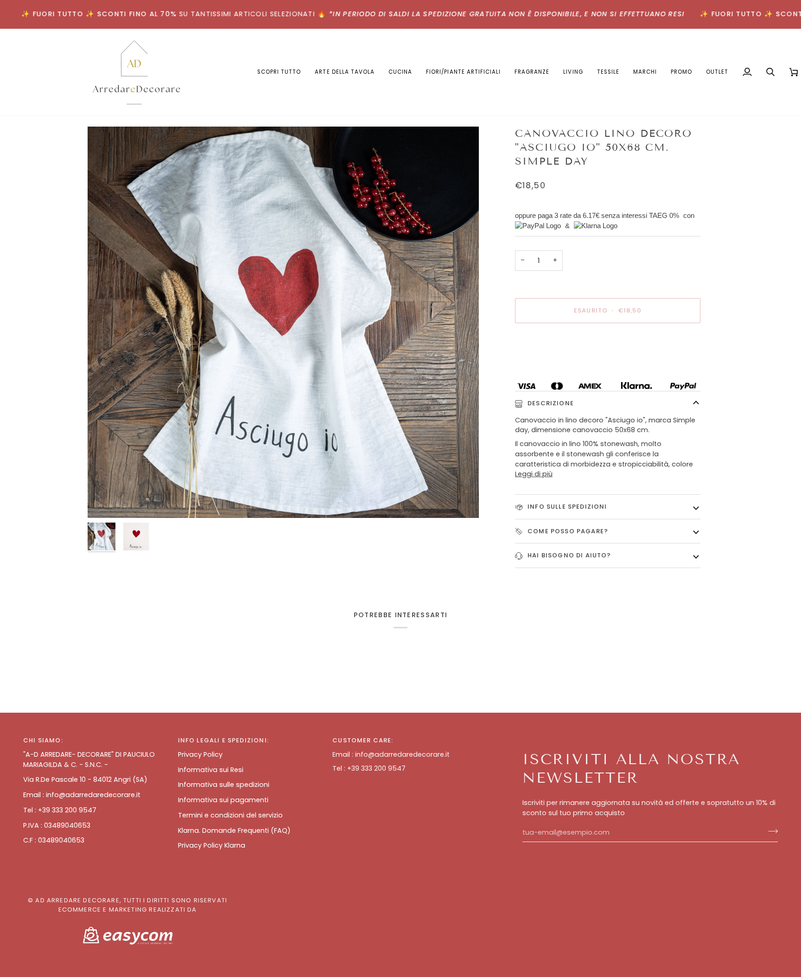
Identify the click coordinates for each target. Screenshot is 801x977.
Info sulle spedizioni (566, 506)
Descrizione (550, 403)
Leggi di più (534, 474)
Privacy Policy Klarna (211, 845)
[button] (344, 72)
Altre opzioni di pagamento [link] (561, 366)
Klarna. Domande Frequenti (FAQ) (234, 830)
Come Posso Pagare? (567, 531)
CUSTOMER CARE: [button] (362, 740)
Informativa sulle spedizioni (223, 784)
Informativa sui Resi (210, 769)
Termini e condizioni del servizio (230, 815)
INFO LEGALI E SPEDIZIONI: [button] (223, 740)
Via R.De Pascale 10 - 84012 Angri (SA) (85, 779)
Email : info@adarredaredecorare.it (81, 794)
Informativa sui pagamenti (223, 800)
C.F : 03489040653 (53, 840)
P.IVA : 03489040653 (56, 825)
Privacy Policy (200, 754)
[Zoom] (283, 322)
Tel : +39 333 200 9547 (59, 810)
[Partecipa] (770, 831)
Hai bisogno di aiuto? (568, 555)
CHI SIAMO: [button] (43, 740)
